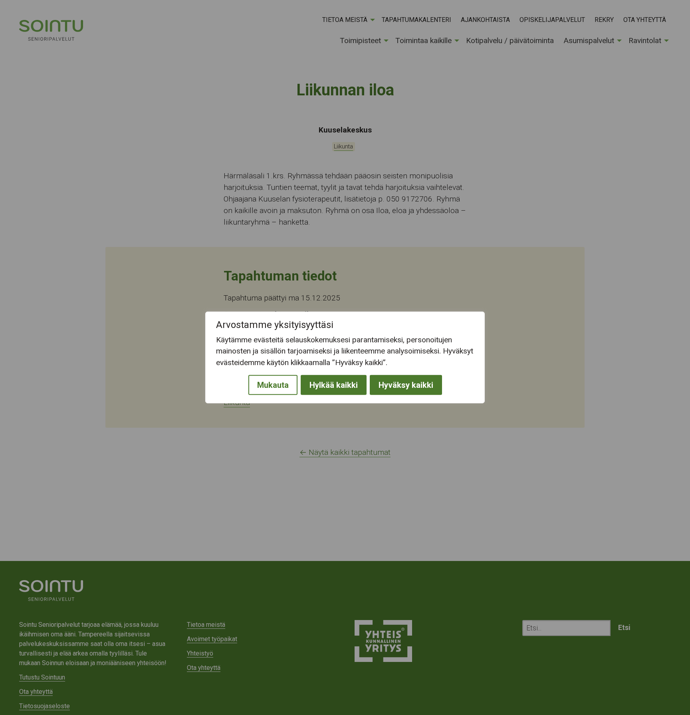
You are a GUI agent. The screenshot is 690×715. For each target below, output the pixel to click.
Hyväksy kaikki (406, 385)
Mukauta (273, 385)
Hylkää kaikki (333, 385)
